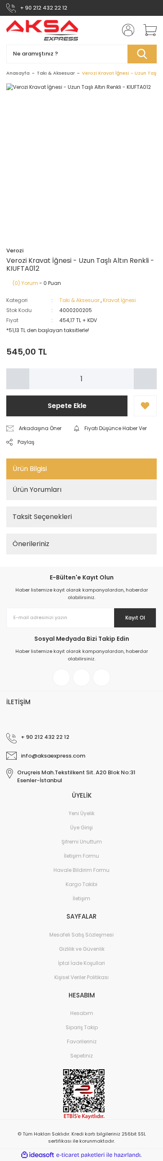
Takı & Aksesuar (79, 300)
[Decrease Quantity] (17, 378)
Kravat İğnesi (119, 300)
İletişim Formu (81, 855)
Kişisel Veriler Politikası (81, 977)
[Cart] (147, 30)
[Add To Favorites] (145, 405)
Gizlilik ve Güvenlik (81, 948)
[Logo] (42, 30)
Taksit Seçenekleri (42, 516)
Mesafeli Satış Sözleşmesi (81, 934)
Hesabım (81, 1013)
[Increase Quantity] (145, 378)
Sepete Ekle (67, 406)
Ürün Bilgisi (30, 468)
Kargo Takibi (81, 884)
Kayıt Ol (135, 617)
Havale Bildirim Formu (81, 870)
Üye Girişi (81, 827)
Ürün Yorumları (37, 489)
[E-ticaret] (80, 1155)
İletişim (81, 898)
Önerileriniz (31, 544)
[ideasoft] (37, 1155)
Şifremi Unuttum (81, 841)
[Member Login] (125, 30)
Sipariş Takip (82, 1027)
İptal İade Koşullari (81, 963)
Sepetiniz (81, 1055)
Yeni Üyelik (81, 813)
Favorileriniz (82, 1041)
